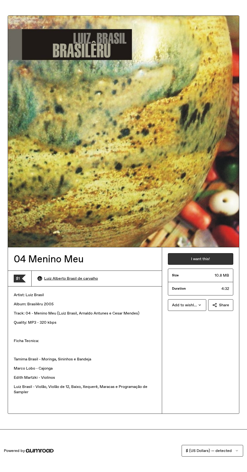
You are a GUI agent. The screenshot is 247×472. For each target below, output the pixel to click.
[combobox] (187, 305)
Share (224, 305)
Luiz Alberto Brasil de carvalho (71, 278)
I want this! (200, 259)
